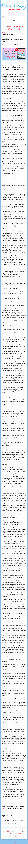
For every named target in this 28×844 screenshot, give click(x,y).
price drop (18, 822)
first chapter (11, 822)
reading (23, 822)
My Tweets (16, 836)
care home (21, 820)
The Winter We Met (7, 33)
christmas (5, 822)
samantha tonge (12, 823)
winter (18, 823)
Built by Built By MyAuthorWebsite (8, 841)
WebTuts (14, 842)
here (3, 808)
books (16, 820)
